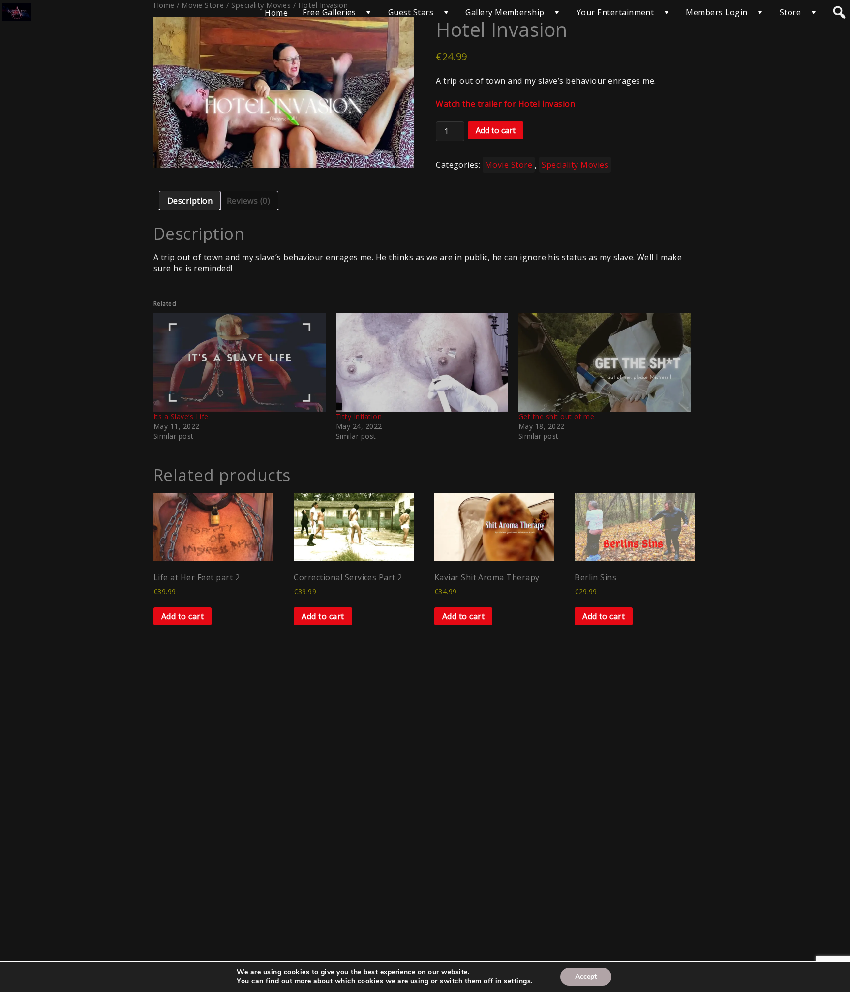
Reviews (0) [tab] (248, 200)
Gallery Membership (505, 12)
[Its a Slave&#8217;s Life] (239, 362)
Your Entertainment (615, 12)
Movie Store (508, 164)
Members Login (716, 12)
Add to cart (496, 130)
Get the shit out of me (556, 416)
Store (790, 12)
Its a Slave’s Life (181, 416)
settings (517, 981)
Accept (586, 976)
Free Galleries (329, 12)
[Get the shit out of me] (604, 362)
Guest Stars (410, 12)
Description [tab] (189, 200)
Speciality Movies (575, 164)
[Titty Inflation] (422, 362)
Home (276, 12)
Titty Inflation (359, 416)
